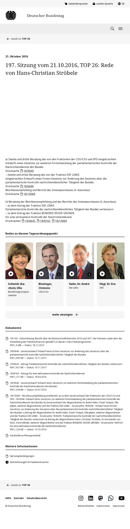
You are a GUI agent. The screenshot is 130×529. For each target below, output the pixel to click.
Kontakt (19, 498)
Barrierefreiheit (86, 505)
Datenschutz (103, 505)
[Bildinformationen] (28, 274)
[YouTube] (121, 498)
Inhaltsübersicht (37, 498)
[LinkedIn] (90, 498)
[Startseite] (34, 15)
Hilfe (8, 498)
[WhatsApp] (110, 498)
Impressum (119, 505)
